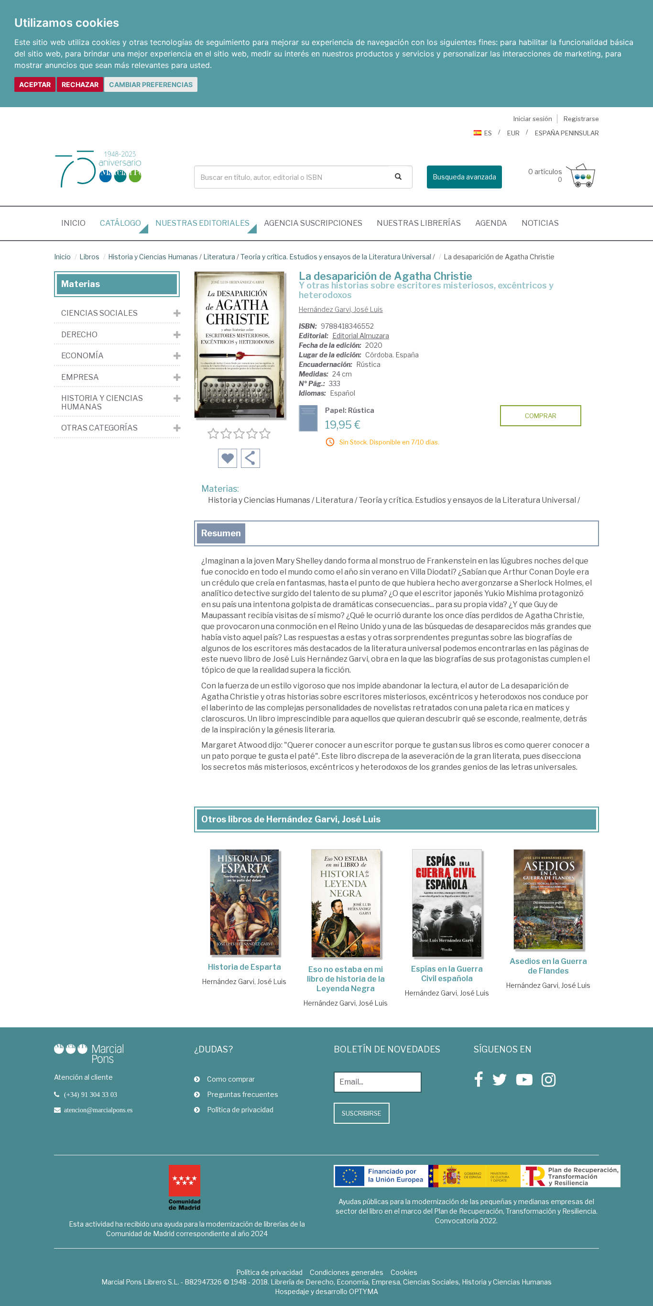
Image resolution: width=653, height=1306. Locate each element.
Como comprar (231, 1079)
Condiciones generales (346, 1272)
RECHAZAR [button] (80, 84)
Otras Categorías (99, 428)
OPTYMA (363, 1291)
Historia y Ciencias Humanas (153, 257)
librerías (419, 223)
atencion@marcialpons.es (98, 1110)
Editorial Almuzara (360, 336)
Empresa (80, 377)
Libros (89, 257)
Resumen (221, 533)
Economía (82, 356)
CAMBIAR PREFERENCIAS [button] (151, 84)
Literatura (219, 257)
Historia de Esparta (244, 967)
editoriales (202, 223)
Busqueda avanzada (464, 177)
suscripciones (313, 223)
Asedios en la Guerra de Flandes (548, 966)
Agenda (491, 223)
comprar (540, 416)
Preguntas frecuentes (242, 1094)
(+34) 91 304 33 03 (90, 1094)
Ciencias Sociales (99, 313)
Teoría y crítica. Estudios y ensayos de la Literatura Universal (335, 257)
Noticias (540, 223)
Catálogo (120, 223)
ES (488, 133)
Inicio (77, 223)
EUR (513, 133)
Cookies (404, 1272)
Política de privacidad (240, 1110)
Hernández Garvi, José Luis (341, 309)
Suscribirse (361, 1113)
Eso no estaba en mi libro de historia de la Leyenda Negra (346, 979)
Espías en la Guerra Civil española (447, 973)
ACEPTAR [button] (35, 84)
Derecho (79, 335)
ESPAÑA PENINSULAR (567, 133)
